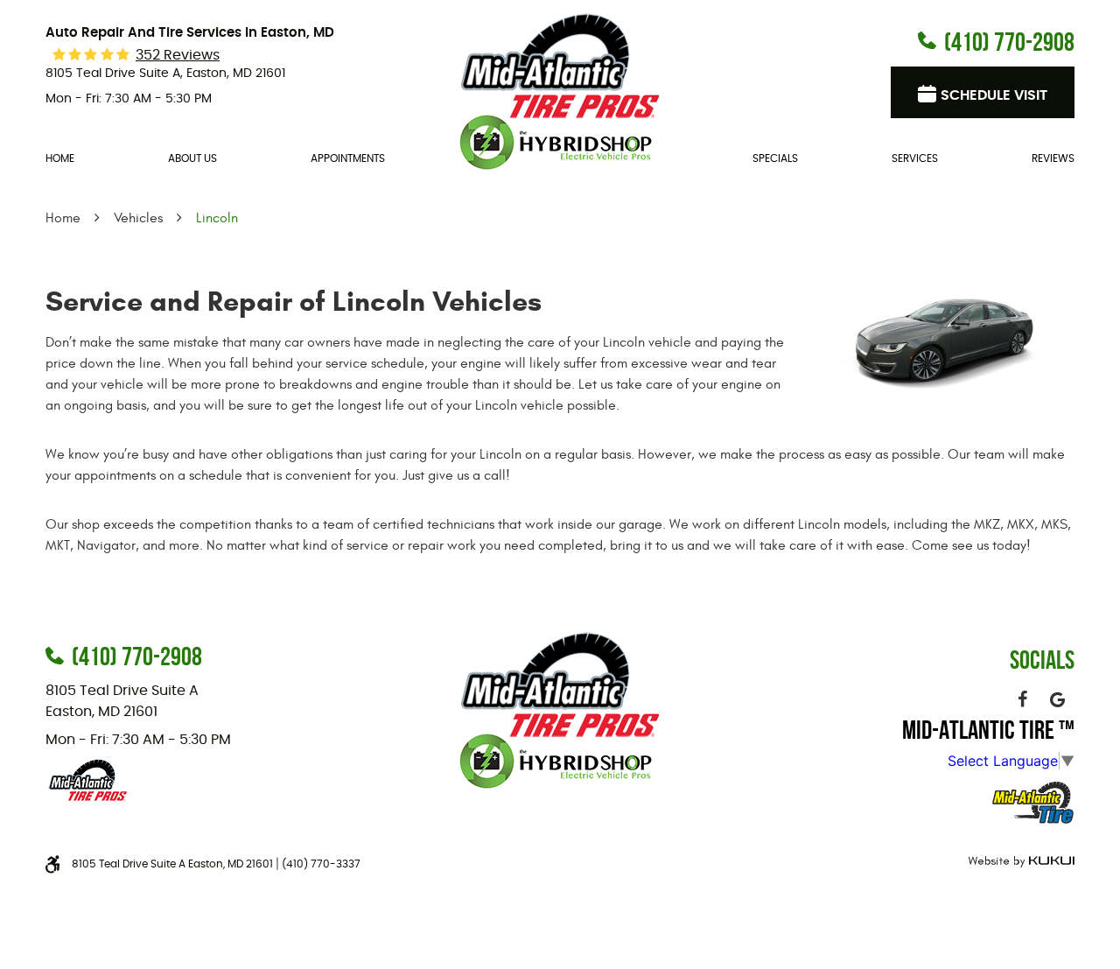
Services (915, 158)
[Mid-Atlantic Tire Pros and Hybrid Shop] (560, 89)
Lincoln (217, 218)
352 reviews (178, 55)
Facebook (1022, 699)
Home (60, 158)
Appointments (348, 158)
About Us (192, 158)
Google (1057, 699)
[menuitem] (60, 158)
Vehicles (138, 218)
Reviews (1053, 158)
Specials (775, 158)
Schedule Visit (994, 95)
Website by (1018, 862)
